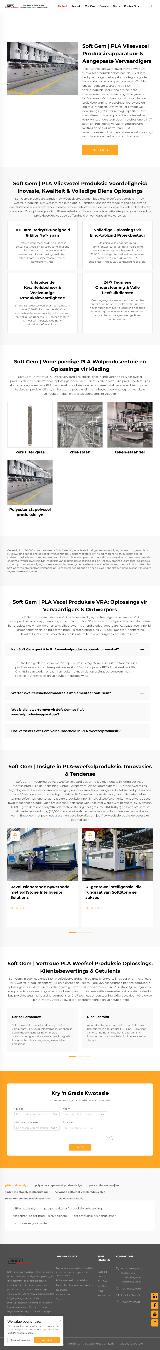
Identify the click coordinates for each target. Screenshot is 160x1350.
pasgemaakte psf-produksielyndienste (39, 1216)
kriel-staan (80, 452)
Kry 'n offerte (100, 149)
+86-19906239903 (131, 1288)
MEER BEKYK (18, 908)
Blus (58, 1299)
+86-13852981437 (130, 1302)
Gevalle (104, 6)
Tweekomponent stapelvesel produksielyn (71, 1274)
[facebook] (154, 1305)
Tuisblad (62, 6)
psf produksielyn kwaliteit (30, 1223)
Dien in (80, 1147)
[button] (72, 932)
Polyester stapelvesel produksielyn (74, 1268)
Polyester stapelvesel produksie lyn (30, 512)
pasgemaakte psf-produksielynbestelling (73, 1208)
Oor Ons (90, 6)
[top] (154, 1322)
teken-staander (130, 452)
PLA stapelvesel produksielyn (72, 1280)
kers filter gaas (30, 452)
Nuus (116, 6)
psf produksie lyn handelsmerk (95, 1216)
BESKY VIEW (30, 424)
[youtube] (154, 1314)
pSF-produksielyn (24, 1208)
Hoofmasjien (63, 1294)
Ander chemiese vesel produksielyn (75, 1285)
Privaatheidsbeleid (129, 1343)
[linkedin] (154, 1296)
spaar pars (61, 1289)
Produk (76, 6)
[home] (26, 6)
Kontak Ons (131, 6)
